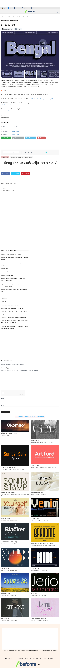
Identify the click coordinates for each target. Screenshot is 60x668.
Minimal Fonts (34, 595)
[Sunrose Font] (15, 582)
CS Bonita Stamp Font (8, 492)
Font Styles (9, 17)
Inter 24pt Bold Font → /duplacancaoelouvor (15, 317)
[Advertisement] (13, 220)
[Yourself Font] (15, 507)
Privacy (11, 658)
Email (3, 405)
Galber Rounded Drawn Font (8, 183)
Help (6, 295)
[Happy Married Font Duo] (45, 607)
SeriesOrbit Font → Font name (12, 305)
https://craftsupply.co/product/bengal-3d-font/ (43, 98)
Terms (6, 658)
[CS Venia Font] (45, 507)
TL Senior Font (35, 568)
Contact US (43, 658)
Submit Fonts (35, 8)
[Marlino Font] (15, 557)
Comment (4, 374)
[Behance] (39, 664)
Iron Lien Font (35, 440)
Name (3, 398)
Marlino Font (5, 568)
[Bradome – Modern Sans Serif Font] (45, 532)
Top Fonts (51, 658)
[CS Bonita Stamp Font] (15, 481)
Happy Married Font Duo (38, 618)
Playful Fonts (50, 442)
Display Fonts (42, 442)
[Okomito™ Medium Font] (15, 425)
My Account (18, 8)
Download (7, 138)
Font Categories (12, 469)
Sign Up (10, 8)
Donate (42, 138)
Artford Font (35, 465)
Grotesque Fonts (43, 467)
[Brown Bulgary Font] (45, 481)
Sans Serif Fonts (14, 20)
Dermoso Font (5, 618)
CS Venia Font (35, 518)
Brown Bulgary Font (37, 492)
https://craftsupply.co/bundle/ (9, 105)
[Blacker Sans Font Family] (15, 531)
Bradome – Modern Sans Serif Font (42, 543)
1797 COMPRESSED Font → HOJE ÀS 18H (14, 308)
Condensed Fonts (35, 570)
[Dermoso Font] (15, 607)
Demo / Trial (15, 134)
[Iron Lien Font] (45, 429)
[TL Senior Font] (45, 557)
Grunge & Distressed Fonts (16, 494)
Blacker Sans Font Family (9, 542)
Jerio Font (34, 593)
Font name (7, 301)
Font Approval (34, 658)
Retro (7, 268)
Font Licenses (24, 658)
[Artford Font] (45, 454)
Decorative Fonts (17, 17)
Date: (4, 126)
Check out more (19, 138)
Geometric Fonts (35, 467)
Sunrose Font (5, 593)
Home (3, 17)
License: (4, 134)
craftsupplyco (15, 131)
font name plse (9, 272)
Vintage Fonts (13, 520)
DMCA (17, 658)
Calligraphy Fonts (35, 620)
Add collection (31, 138)
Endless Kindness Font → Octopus (13, 254)
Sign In (4, 8)
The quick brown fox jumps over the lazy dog (31, 163)
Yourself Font (5, 518)
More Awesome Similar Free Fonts (31, 417)
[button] (56, 12)
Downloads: (6, 129)
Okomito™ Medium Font (9, 433)
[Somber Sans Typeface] (15, 455)
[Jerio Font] (45, 582)
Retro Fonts (41, 521)
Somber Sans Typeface (8, 467)
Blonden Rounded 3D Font (8, 190)
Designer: (5, 131)
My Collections (27, 8)
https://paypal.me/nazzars (8, 111)
